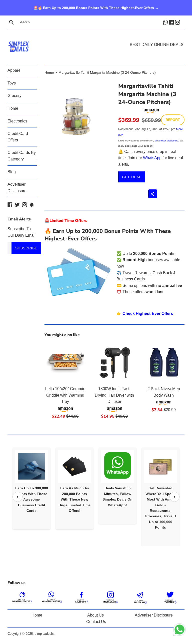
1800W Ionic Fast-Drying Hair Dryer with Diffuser (114, 395)
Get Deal (131, 177)
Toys (12, 83)
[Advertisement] (96, 39)
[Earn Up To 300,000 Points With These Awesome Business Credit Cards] (31, 466)
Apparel (15, 70)
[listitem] (31, 488)
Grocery (15, 95)
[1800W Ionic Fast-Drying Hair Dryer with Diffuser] (114, 362)
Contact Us (96, 622)
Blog (12, 172)
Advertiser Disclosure (17, 187)
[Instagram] (178, 22)
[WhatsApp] (166, 22)
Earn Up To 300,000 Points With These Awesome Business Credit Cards (31, 499)
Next (175, 497)
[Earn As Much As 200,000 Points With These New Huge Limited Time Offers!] (74, 466)
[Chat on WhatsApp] (179, 630)
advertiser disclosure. (167, 140)
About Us (95, 615)
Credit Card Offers (18, 136)
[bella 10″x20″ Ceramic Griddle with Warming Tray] (65, 362)
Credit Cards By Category (22, 155)
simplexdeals (44, 634)
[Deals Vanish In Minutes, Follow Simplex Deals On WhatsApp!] (117, 466)
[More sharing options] (152, 193)
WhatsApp (152, 158)
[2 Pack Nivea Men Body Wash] (163, 362)
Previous (17, 497)
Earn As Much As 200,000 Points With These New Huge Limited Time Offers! (74, 499)
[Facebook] (172, 22)
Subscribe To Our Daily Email (22, 232)
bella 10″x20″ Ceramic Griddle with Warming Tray (65, 395)
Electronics (17, 121)
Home (13, 108)
